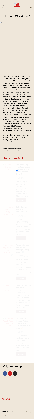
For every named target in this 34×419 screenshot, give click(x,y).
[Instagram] (15, 373)
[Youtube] (10, 373)
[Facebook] (5, 373)
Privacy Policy (6, 399)
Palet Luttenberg (12, 412)
